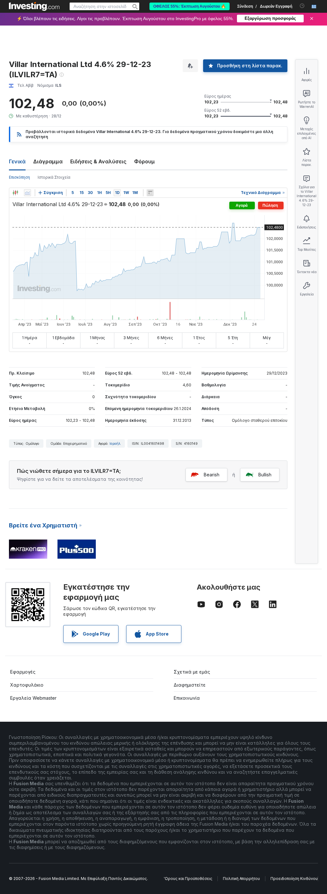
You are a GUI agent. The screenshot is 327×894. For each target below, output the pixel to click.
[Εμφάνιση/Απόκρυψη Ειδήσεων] (150, 192)
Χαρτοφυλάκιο (26, 685)
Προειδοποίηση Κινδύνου (294, 878)
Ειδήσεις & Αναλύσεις (98, 161)
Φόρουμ (144, 161)
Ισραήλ (115, 443)
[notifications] (302, 6)
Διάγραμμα (48, 161)
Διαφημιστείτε (190, 685)
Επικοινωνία (187, 698)
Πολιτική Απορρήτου (241, 878)
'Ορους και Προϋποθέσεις (188, 878)
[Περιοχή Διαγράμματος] (27, 192)
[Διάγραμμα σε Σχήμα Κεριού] (15, 192)
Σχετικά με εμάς (192, 671)
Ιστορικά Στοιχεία (54, 177)
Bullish (264, 474)
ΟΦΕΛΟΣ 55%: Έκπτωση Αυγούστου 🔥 (189, 6)
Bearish (211, 474)
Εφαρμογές (22, 671)
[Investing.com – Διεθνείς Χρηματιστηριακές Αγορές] (34, 6)
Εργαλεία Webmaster (33, 698)
